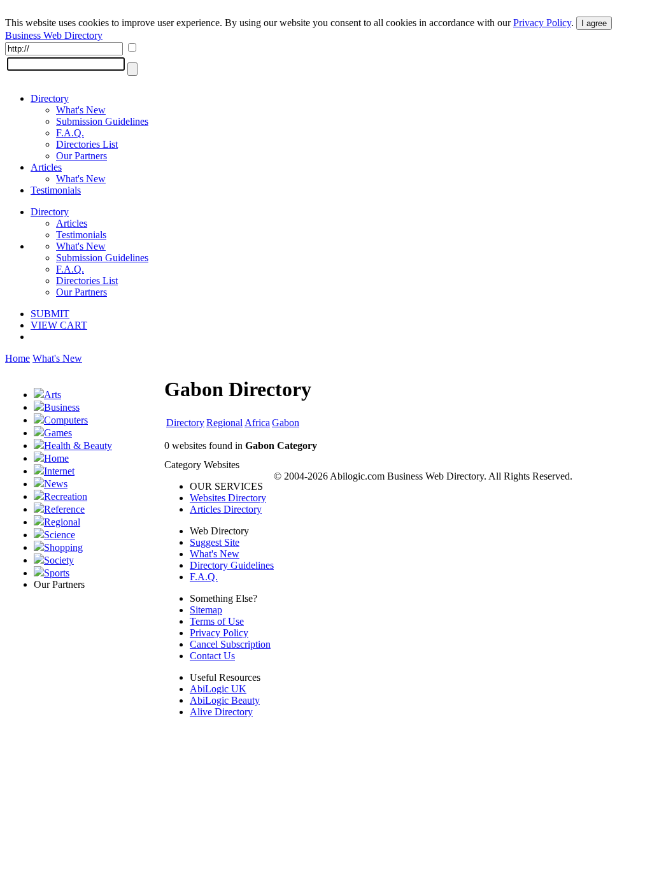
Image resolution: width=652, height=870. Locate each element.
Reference (64, 509)
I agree (594, 23)
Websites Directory (228, 497)
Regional (62, 522)
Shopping (63, 547)
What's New (81, 109)
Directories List (87, 144)
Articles (46, 167)
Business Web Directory (54, 35)
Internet (59, 471)
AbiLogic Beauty (225, 700)
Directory (50, 98)
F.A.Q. (70, 132)
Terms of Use (217, 621)
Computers (66, 420)
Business (62, 407)
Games (58, 432)
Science (59, 534)
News (55, 483)
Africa (257, 422)
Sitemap (206, 609)
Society (59, 560)
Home (17, 358)
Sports (56, 572)
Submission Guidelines (102, 121)
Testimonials (56, 190)
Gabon (285, 422)
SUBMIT (50, 313)
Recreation (65, 496)
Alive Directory (221, 711)
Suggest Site (214, 542)
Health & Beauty (78, 445)
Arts (52, 394)
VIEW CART (59, 325)
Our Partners (81, 155)
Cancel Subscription (230, 644)
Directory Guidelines (232, 565)
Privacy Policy (542, 22)
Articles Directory (226, 509)
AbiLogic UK (218, 688)
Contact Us (212, 655)
